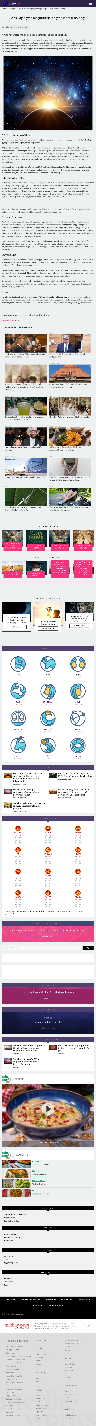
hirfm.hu (68, 1418)
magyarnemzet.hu (42, 1354)
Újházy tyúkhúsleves (40, 1174)
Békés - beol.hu (11, 1353)
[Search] (88, 948)
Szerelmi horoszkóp (11, 1221)
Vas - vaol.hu (10, 1412)
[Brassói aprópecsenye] (17, 1193)
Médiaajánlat (38, 1306)
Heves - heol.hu (12, 1379)
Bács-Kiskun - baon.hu (14, 1346)
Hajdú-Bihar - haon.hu (14, 1376)
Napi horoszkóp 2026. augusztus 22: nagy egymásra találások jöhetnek (29, 806)
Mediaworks (19, 1314)
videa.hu (68, 1398)
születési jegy (22, 27)
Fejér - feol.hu (11, 1366)
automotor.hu (40, 1398)
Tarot (6, 1259)
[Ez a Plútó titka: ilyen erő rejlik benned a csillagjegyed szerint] (16, 612)
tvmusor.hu (69, 1350)
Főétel (35, 1191)
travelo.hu (39, 1418)
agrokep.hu (39, 1381)
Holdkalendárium (48, 1028)
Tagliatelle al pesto (40, 1184)
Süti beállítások (56, 1306)
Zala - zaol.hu (40, 1340)
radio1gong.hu (70, 1415)
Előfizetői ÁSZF (67, 1300)
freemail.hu (69, 1391)
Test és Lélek (9, 1281)
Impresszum (11, 1300)
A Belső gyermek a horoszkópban (47, 622)
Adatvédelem (51, 1300)
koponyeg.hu (70, 1394)
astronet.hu (39, 1395)
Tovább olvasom (16, 627)
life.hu (67, 1374)
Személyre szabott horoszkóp (15, 1214)
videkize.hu (69, 1347)
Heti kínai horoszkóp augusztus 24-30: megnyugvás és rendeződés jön (75, 1048)
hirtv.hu (38, 1361)
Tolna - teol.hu (11, 1409)
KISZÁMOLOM (48, 936)
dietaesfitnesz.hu (71, 1340)
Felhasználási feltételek (31, 1300)
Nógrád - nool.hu (12, 1396)
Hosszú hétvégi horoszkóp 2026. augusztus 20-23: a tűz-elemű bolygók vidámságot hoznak (74, 792)
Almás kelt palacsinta (40, 1164)
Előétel (35, 1171)
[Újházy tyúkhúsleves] (17, 1173)
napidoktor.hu (40, 1412)
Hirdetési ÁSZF (84, 1300)
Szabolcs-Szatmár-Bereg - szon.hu (15, 1403)
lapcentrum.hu (70, 1401)
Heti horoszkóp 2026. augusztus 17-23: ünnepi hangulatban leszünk (75, 774)
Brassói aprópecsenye (41, 1194)
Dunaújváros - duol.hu (14, 1363)
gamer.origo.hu (41, 1405)
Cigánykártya (9, 1256)
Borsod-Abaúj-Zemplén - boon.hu (18, 1356)
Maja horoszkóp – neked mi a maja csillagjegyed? (79, 618)
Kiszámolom (48, 998)
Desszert (36, 1161)
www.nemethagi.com (10, 320)
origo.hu (38, 1364)
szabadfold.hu (40, 1357)
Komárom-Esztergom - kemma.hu (14, 1390)
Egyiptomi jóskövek (11, 1263)
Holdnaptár (8, 1241)
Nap (12, 27)
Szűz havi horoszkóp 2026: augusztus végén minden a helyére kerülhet (26, 792)
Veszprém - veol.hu (13, 1415)
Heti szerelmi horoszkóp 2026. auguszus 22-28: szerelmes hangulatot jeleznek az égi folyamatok (28, 777)
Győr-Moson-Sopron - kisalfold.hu (14, 1371)
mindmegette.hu (41, 1415)
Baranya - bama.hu (13, 1350)
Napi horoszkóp (10, 1234)
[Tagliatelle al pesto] (17, 1183)
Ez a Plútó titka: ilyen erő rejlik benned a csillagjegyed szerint (16, 620)
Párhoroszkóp (9, 1218)
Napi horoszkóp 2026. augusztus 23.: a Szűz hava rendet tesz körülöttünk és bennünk (29, 1048)
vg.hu (37, 1378)
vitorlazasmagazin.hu (73, 1343)
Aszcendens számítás (12, 1237)
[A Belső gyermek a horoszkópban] (48, 614)
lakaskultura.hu (41, 1402)
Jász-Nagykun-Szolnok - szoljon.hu (15, 1384)
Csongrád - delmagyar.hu (15, 1359)
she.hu (67, 1377)
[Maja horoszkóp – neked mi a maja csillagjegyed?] (79, 611)
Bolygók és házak (16, 9)
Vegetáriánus (38, 1181)
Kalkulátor (8, 1278)
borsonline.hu (70, 1364)
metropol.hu (69, 1370)
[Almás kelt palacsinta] (17, 1164)
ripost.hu (68, 1367)
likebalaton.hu (40, 1408)
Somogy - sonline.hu (13, 1399)
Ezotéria (7, 1285)
